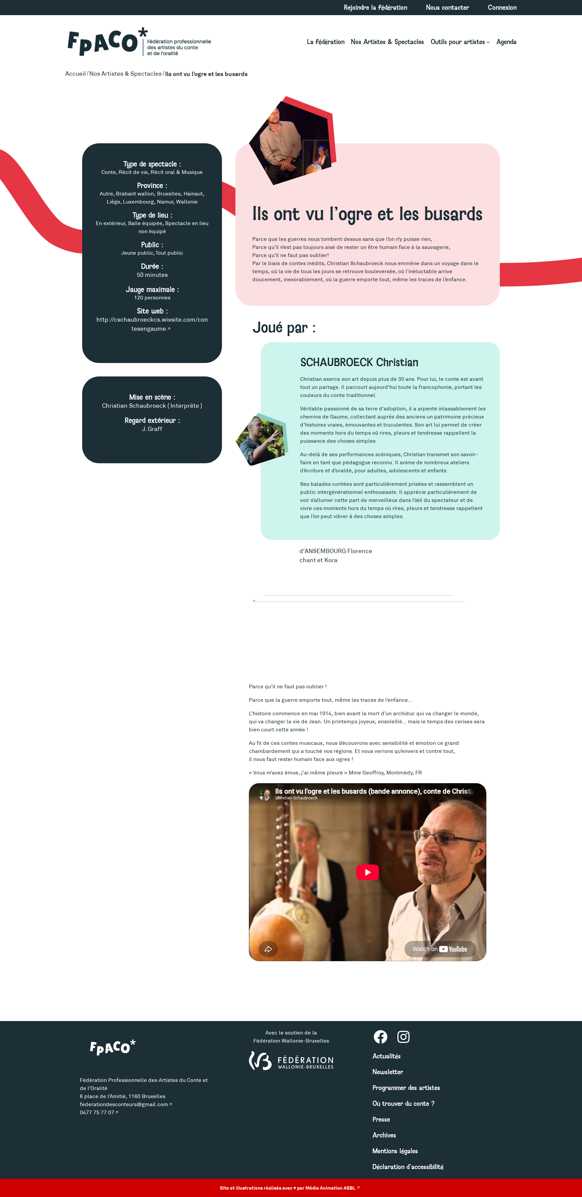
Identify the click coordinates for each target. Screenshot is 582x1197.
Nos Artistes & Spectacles (125, 73)
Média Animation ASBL (330, 1188)
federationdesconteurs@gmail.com (124, 1104)
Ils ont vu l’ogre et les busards (206, 74)
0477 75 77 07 (97, 1112)
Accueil (75, 73)
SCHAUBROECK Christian (359, 362)
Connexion (502, 7)
